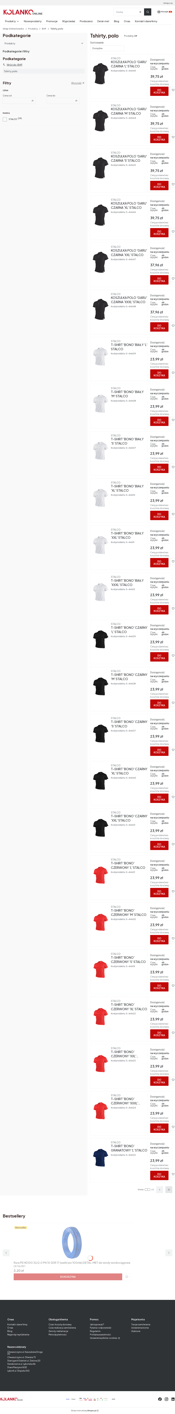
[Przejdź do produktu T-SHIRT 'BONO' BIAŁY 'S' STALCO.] (101, 451)
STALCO (13, 119)
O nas (10, 1327)
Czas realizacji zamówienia (62, 1327)
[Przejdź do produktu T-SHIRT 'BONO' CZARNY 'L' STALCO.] (101, 639)
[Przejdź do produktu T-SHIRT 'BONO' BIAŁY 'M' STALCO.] (101, 404)
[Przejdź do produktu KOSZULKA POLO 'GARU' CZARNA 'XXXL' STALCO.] (101, 309)
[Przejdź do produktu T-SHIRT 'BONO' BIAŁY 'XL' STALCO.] (101, 498)
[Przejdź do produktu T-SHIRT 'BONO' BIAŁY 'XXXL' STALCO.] (101, 592)
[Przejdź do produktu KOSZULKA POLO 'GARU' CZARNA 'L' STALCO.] (101, 74)
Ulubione (135, 1331)
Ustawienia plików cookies (104, 1338)
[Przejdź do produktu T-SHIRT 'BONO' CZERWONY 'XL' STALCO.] (101, 1016)
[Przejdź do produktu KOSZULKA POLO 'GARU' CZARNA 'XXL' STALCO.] (101, 262)
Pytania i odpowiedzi (100, 1327)
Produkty (33, 28)
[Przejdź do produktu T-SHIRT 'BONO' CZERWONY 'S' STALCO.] (101, 969)
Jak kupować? (97, 1324)
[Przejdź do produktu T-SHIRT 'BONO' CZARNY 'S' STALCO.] (101, 733)
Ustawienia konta (140, 1327)
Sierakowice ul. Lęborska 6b (21, 1364)
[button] (147, 12)
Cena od (7, 96)
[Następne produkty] (159, 1189)
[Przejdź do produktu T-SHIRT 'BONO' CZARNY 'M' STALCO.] (101, 686)
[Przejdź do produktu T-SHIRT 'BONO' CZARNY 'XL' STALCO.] (101, 781)
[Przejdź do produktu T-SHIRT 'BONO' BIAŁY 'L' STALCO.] (101, 356)
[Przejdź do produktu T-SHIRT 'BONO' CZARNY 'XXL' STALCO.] (101, 828)
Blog (9, 1331)
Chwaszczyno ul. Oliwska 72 (21, 1357)
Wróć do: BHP (14, 64)
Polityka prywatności (100, 1334)
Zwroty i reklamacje (58, 1331)
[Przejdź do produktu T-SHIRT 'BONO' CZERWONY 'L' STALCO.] (101, 875)
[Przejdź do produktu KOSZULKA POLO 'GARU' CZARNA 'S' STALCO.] (101, 168)
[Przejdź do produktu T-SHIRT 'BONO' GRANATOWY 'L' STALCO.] (101, 1158)
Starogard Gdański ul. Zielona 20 (23, 1360)
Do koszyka (159, 91)
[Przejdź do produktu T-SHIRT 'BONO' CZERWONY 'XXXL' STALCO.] (101, 1111)
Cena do (50, 96)
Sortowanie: (97, 42)
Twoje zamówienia (140, 1324)
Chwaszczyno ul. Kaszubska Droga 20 (25, 1353)
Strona (141, 1190)
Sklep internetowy (83, 1411)
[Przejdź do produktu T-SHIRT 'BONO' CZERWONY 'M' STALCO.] (101, 922)
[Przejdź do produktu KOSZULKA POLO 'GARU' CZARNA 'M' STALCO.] (101, 121)
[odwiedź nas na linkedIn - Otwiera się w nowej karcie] (173, 1399)
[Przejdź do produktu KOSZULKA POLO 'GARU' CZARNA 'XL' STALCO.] (101, 215)
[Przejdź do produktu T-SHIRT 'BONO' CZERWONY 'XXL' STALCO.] (101, 1064)
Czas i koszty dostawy (60, 1324)
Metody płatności (58, 1334)
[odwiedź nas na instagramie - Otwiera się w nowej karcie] (166, 1399)
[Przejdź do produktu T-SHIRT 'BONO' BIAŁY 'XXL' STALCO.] (101, 545)
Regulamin (95, 1331)
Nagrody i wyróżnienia (18, 1334)
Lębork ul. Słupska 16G (18, 1370)
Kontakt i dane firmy (17, 1324)
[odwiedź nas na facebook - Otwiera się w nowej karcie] (160, 1399)
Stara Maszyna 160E (17, 1367)
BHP (44, 28)
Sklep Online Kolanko (13, 28)
